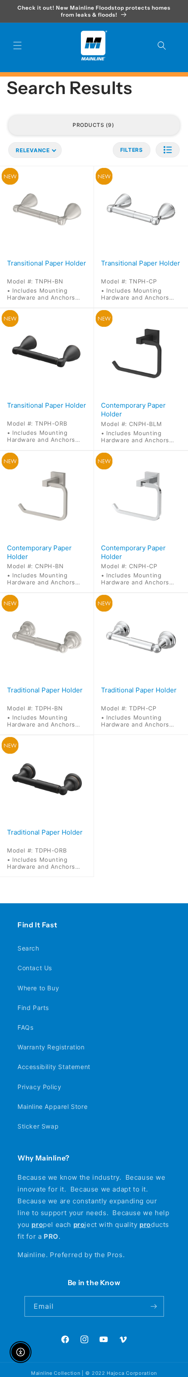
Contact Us (34, 968)
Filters (131, 150)
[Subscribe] (154, 1306)
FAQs (25, 1027)
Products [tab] (92, 125)
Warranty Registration (51, 1047)
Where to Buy (38, 988)
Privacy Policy (39, 1086)
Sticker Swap (38, 1126)
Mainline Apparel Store (52, 1106)
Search (28, 948)
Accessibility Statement (54, 1066)
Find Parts (33, 1007)
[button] (17, 45)
